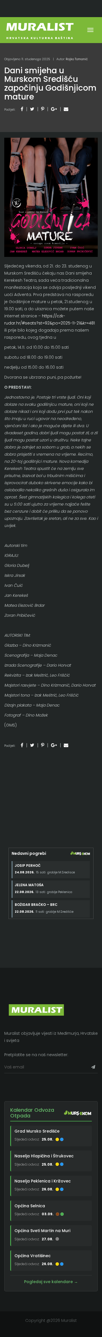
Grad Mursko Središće (37, 1131)
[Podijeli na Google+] (54, 109)
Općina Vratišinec (32, 1256)
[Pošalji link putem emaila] (66, 109)
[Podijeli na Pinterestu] (42, 109)
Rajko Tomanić (77, 59)
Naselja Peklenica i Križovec (42, 1181)
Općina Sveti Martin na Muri (42, 1230)
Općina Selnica (29, 1206)
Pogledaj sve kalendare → (51, 1282)
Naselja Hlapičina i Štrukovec (44, 1156)
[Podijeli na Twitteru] (32, 109)
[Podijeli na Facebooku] (22, 109)
